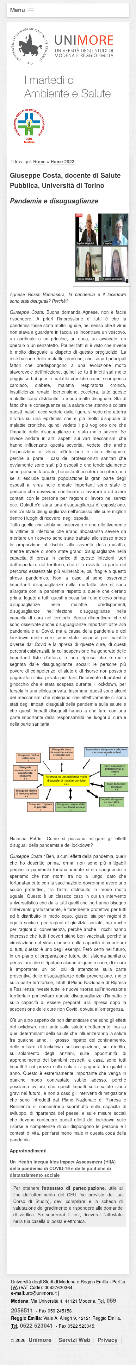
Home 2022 (62, 161)
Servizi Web (74, 1340)
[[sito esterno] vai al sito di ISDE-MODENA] (28, 143)
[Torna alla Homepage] (62, 103)
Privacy (107, 1340)
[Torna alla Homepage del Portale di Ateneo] (62, 64)
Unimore (40, 1340)
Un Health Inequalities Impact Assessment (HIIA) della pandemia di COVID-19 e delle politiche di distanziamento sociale (63, 1168)
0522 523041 (36, 1325)
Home (39, 161)
